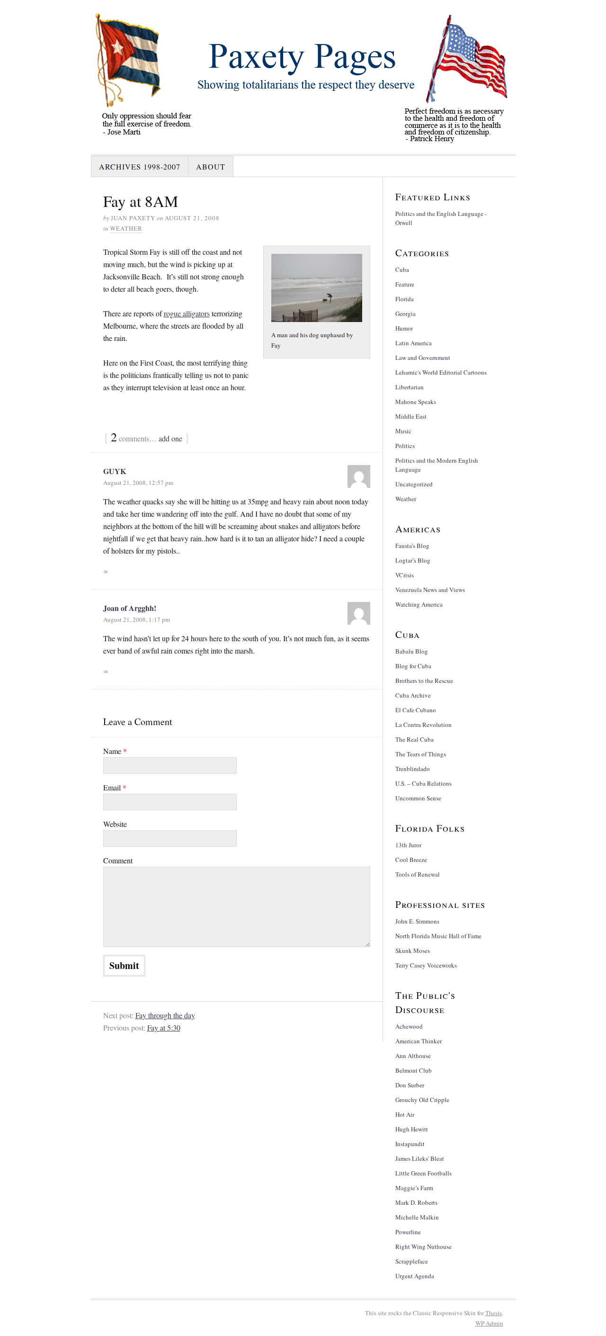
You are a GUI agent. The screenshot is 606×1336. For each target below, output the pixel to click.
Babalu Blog (411, 651)
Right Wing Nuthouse (423, 1246)
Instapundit (410, 1143)
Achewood (409, 1026)
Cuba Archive (413, 695)
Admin (489, 1323)
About (210, 166)
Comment (118, 860)
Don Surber (409, 1085)
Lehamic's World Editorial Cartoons (441, 372)
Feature (404, 284)
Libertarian (409, 387)
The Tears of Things (420, 754)
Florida (404, 299)
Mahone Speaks (415, 401)
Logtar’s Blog (412, 560)
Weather (126, 228)
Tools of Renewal (417, 874)
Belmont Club (413, 1070)
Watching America (419, 604)
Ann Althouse (413, 1055)
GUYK (114, 471)
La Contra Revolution (423, 724)
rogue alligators (187, 313)
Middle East (411, 416)
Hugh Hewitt (411, 1129)
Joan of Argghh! (129, 607)
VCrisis (404, 575)
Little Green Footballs (423, 1173)
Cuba (402, 269)
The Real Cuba (414, 739)
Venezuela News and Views (430, 589)
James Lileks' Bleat (419, 1158)
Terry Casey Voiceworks (426, 965)
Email (114, 787)
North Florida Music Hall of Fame (438, 936)
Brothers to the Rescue (424, 680)
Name (115, 751)
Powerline (408, 1232)
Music (403, 431)
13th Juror (408, 845)
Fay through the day (165, 1015)
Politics (405, 445)
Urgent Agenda (414, 1276)
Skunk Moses (412, 950)
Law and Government (422, 357)
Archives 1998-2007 (139, 166)
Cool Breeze (411, 859)
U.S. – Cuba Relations (423, 783)
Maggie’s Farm (414, 1188)
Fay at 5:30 (163, 1027)
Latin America (413, 343)
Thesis (493, 1313)
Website (115, 824)
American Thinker (418, 1041)
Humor (404, 328)
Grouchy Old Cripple (422, 1099)
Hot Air (404, 1114)
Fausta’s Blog (412, 545)
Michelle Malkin (417, 1217)
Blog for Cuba (413, 666)
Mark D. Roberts (416, 1202)
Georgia (405, 313)
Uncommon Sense (418, 798)
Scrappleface (411, 1261)
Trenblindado (412, 768)
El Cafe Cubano (415, 710)
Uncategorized (414, 484)
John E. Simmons (417, 921)
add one (170, 438)
